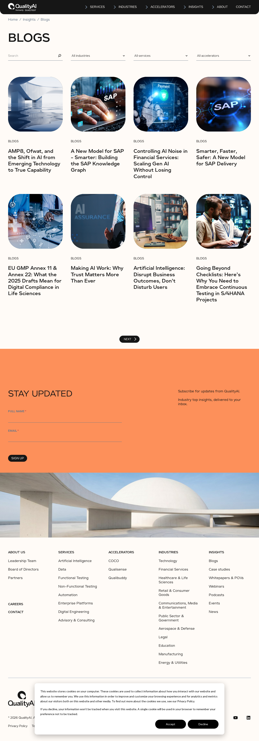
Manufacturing (171, 654)
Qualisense (117, 569)
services (97, 7)
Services (66, 552)
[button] (94, 7)
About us (16, 552)
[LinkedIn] (248, 717)
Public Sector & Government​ (171, 618)
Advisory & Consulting (76, 620)
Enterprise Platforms (75, 603)
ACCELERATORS (121, 552)
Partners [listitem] (15, 578)
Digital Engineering (73, 612)
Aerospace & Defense (177, 628)
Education (167, 646)
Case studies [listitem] (219, 570)
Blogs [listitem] (213, 561)
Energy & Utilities (173, 663)
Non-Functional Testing (77, 586)
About (222, 7)
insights (196, 7)
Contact (243, 7)
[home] (22, 7)
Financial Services (173, 569)
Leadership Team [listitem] (22, 561)
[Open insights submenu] (185, 7)
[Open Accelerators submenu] (147, 7)
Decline (203, 724)
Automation (67, 595)
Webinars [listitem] (216, 587)
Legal (163, 637)
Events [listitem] (214, 603)
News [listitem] (213, 612)
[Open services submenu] (86, 7)
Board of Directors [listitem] (23, 570)
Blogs (45, 19)
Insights (216, 552)
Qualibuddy (117, 578)
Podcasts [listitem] (216, 595)
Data (62, 569)
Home (13, 19)
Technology (168, 561)
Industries (128, 7)
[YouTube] (235, 717)
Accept (170, 724)
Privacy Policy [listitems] (18, 726)
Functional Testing (73, 578)
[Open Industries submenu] (115, 7)
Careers (15, 604)
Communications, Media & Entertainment (178, 605)
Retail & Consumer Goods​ (174, 593)
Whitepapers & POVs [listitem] (226, 578)
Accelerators (163, 7)
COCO (113, 561)
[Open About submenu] (213, 7)
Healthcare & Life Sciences (173, 580)
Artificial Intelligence (75, 561)
